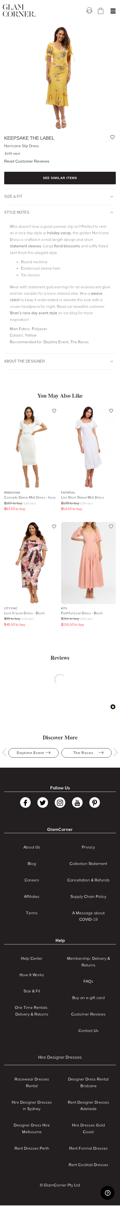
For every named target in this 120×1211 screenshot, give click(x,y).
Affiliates (31, 896)
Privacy (88, 847)
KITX (64, 608)
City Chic (11, 608)
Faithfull (68, 492)
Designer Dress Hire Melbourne (32, 1128)
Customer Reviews (88, 1014)
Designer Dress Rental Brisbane (88, 1082)
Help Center (31, 958)
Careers (32, 880)
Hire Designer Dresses (60, 1057)
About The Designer (24, 361)
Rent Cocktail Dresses (88, 1164)
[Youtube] (77, 802)
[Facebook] (25, 802)
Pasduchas (12, 492)
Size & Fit (13, 196)
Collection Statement (88, 863)
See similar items (60, 178)
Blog (32, 863)
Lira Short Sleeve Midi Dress (82, 497)
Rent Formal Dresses (88, 1148)
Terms (32, 912)
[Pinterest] (94, 802)
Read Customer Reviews (26, 161)
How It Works (32, 974)
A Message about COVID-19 (88, 916)
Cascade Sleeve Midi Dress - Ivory (30, 497)
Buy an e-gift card (88, 997)
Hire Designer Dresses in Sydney (32, 1105)
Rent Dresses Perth (32, 1148)
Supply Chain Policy (88, 896)
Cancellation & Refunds (88, 880)
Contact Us (88, 1030)
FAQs (88, 981)
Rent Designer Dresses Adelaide (88, 1105)
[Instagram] (60, 802)
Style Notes (16, 212)
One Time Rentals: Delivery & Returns (32, 1011)
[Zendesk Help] (107, 1193)
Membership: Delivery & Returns (88, 962)
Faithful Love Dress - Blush (82, 613)
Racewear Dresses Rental (32, 1082)
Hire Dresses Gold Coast (88, 1128)
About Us (31, 847)
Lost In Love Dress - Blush (24, 613)
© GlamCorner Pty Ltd (60, 1185)
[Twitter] (42, 802)
